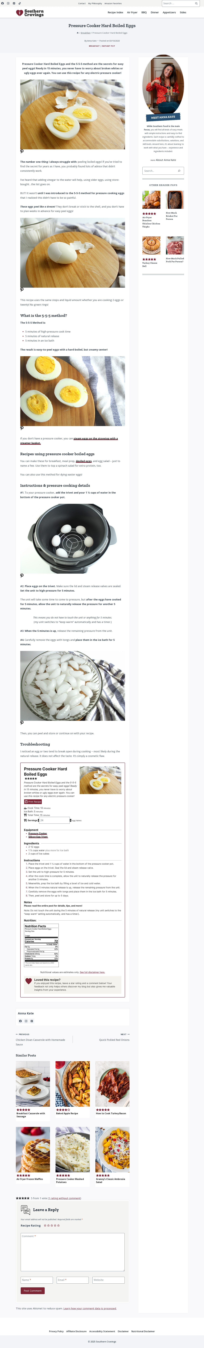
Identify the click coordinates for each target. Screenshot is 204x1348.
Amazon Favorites (113, 3)
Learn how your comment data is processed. (90, 1308)
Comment (29, 1236)
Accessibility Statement (102, 1331)
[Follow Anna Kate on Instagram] (26, 1021)
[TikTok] (19, 3)
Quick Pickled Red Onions (114, 1037)
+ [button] (70, 820)
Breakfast (94, 46)
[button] (26, 778)
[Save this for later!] (21, 153)
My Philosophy (95, 3)
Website (99, 1280)
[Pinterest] (14, 3)
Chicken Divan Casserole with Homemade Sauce (40, 1039)
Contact (82, 3)
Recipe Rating (31, 1225)
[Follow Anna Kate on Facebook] (20, 1021)
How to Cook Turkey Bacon (111, 1113)
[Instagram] (8, 3)
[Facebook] (2, 3)
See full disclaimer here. (92, 972)
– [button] (38, 820)
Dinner (155, 12)
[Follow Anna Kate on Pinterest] (31, 1021)
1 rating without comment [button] (64, 1198)
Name (26, 1280)
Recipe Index (115, 12)
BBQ (144, 12)
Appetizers (169, 12)
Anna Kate (26, 1013)
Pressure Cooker (37, 833)
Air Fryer (132, 12)
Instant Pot (108, 46)
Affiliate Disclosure (76, 1331)
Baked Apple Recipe (67, 1113)
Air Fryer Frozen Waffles (30, 1179)
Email (62, 1280)
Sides (183, 12)
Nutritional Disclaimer (143, 1331)
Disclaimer (123, 1331)
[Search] (179, 171)
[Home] (78, 32)
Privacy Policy (56, 1331)
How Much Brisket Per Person (171, 216)
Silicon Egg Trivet (38, 836)
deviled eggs (84, 461)
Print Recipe (34, 801)
